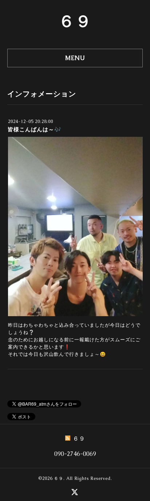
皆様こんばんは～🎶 (35, 129)
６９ (75, 21)
